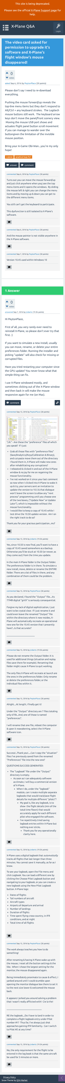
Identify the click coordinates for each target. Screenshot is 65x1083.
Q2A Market (22, 1080)
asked (7, 83)
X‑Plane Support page (44, 10)
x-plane (9, 157)
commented (11, 174)
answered (9, 312)
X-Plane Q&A (23, 26)
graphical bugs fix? (23, 157)
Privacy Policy (9, 1077)
